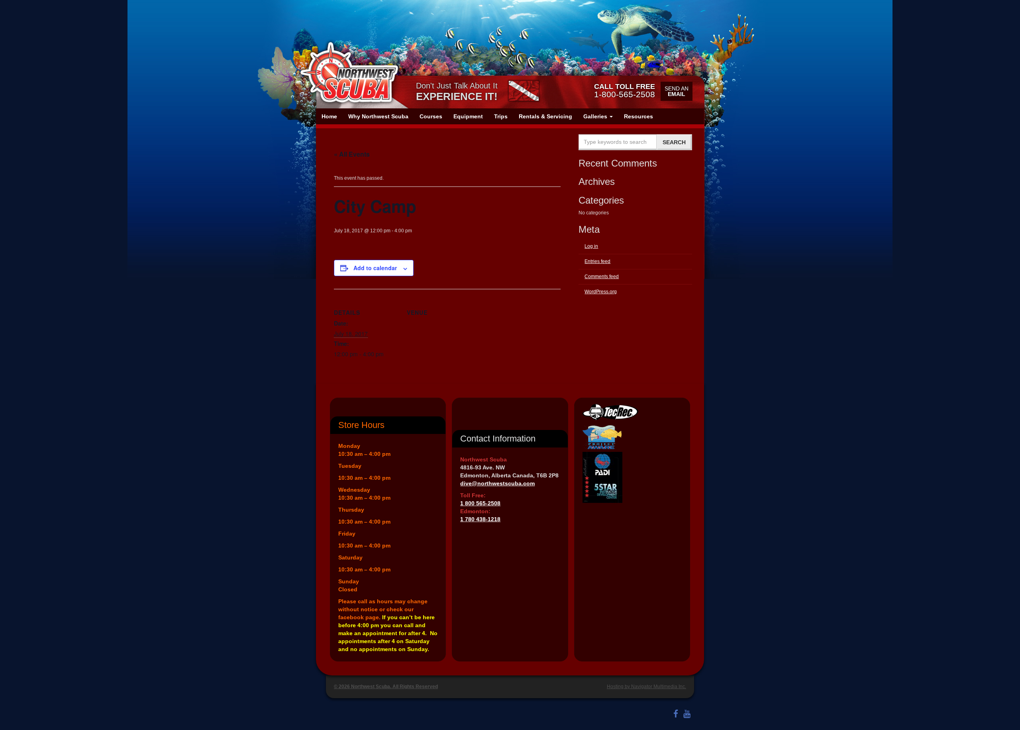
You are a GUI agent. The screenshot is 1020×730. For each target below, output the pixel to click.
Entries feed (597, 261)
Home (329, 116)
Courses (431, 116)
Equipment (468, 116)
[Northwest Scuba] (349, 72)
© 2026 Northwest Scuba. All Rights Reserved (386, 686)
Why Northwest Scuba (378, 116)
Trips (501, 116)
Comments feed (602, 276)
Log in (591, 246)
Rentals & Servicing (545, 116)
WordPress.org (601, 291)
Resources (638, 116)
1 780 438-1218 (480, 519)
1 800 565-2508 (480, 503)
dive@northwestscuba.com (497, 483)
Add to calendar (375, 268)
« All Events (352, 154)
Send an (676, 91)
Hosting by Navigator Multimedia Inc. (646, 686)
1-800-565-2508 (624, 90)
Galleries (596, 116)
